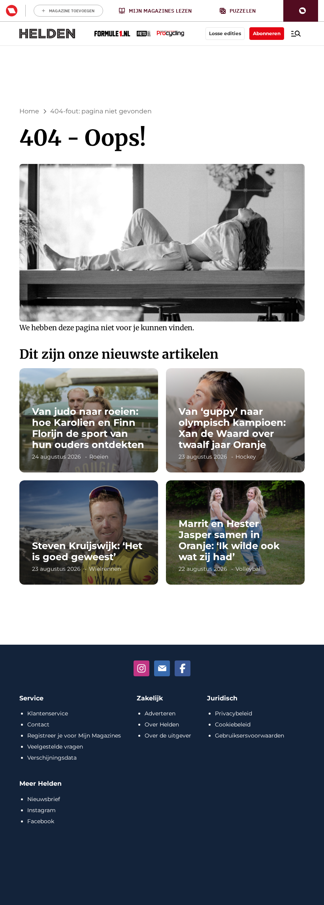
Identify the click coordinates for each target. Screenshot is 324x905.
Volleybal (247, 568)
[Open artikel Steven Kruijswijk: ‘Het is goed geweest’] (88, 532)
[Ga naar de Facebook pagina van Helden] (182, 668)
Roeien (98, 456)
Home (29, 111)
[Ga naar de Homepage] (47, 33)
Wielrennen (105, 568)
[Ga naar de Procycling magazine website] (170, 33)
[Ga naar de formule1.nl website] (112, 33)
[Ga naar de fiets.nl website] (144, 33)
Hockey (245, 456)
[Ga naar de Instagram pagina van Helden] (141, 668)
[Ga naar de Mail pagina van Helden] (162, 668)
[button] (300, 11)
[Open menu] (296, 33)
